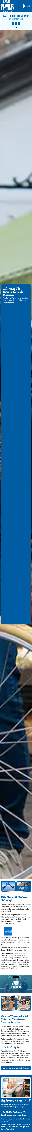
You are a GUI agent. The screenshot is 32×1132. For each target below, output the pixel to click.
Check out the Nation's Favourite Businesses (17, 1068)
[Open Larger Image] (8, 886)
